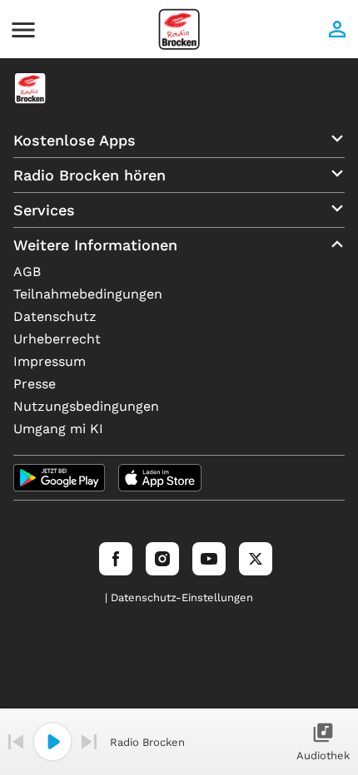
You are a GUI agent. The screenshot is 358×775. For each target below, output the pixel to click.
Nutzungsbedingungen (86, 406)
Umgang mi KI (58, 429)
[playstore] (59, 477)
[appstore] (159, 477)
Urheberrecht (57, 339)
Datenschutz (55, 316)
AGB (27, 271)
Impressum (49, 361)
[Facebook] (115, 558)
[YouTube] (209, 558)
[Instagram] (162, 558)
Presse (34, 384)
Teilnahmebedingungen (87, 294)
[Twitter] (255, 558)
